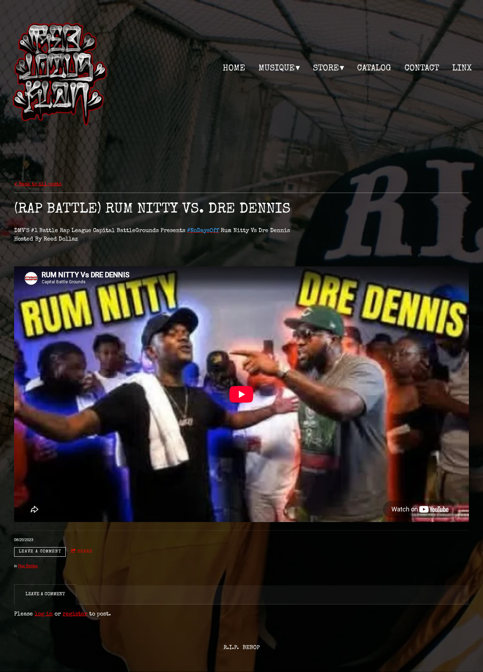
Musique (276, 68)
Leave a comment (40, 552)
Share (85, 552)
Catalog (374, 68)
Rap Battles (28, 565)
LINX (462, 68)
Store (326, 68)
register (75, 614)
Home (234, 68)
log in (44, 614)
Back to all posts (39, 184)
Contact (422, 68)
